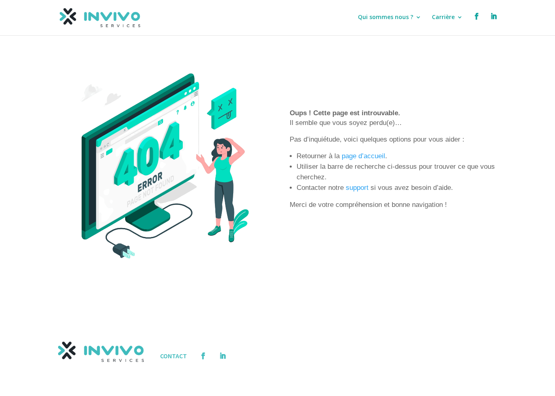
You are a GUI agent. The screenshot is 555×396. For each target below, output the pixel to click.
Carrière (443, 17)
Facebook (476, 24)
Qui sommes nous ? (385, 17)
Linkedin (493, 24)
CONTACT (173, 356)
